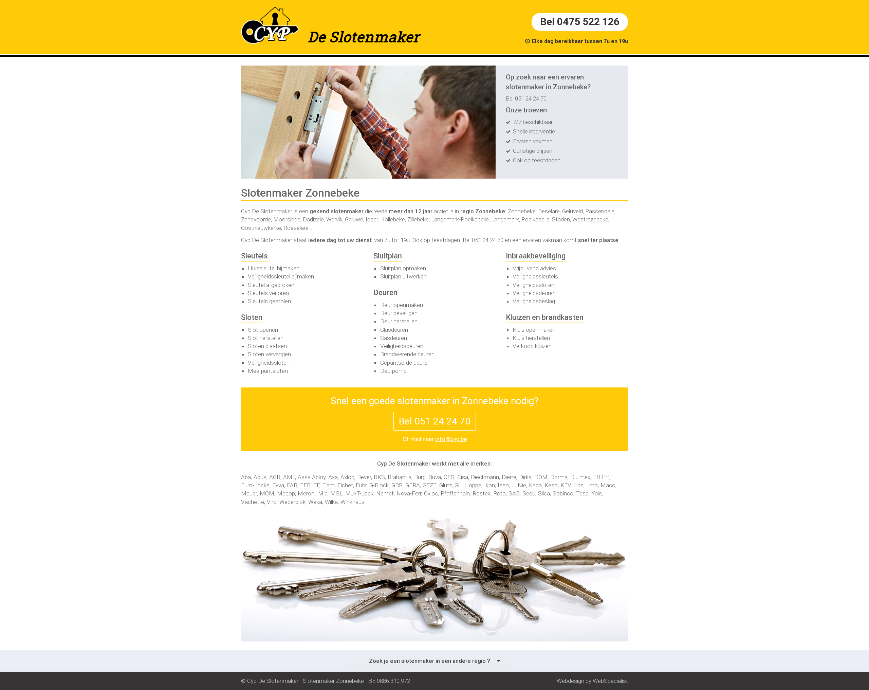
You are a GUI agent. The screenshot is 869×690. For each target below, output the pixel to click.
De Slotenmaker (364, 36)
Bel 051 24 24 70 (526, 98)
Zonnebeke (490, 211)
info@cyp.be (451, 439)
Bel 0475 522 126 (580, 22)
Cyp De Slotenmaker (266, 211)
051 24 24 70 (487, 240)
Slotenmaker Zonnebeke (333, 680)
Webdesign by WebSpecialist (592, 680)
